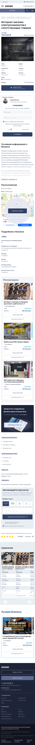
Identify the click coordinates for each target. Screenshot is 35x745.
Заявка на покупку (17, 672)
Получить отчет (13, 425)
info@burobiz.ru (5, 688)
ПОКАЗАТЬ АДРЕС (17, 211)
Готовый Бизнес (10, 17)
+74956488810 (17, 105)
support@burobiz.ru (15, 690)
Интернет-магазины (21, 17)
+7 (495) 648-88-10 (28, 6)
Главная (3, 17)
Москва (5, 2)
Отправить (17, 134)
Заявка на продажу (18, 678)
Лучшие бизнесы (11, 611)
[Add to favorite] (29, 285)
